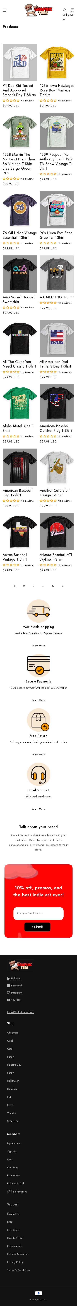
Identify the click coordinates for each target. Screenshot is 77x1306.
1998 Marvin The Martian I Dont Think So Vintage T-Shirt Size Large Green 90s (19, 164)
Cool (10, 1041)
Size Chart (13, 1230)
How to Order (15, 1238)
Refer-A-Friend (15, 1183)
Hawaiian (12, 1089)
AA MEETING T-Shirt (57, 297)
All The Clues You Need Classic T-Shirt (19, 364)
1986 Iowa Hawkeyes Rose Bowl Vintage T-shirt (57, 90)
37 (53, 586)
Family (11, 1057)
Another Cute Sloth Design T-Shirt (55, 493)
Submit (37, 927)
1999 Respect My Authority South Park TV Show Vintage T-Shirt (56, 161)
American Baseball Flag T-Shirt (17, 493)
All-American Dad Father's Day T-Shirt (55, 364)
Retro (10, 1105)
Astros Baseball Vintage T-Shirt (15, 557)
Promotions (13, 1175)
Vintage (11, 1113)
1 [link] (14, 586)
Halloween (13, 1081)
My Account (14, 1143)
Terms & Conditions (18, 1270)
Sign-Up (11, 1151)
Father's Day (14, 1065)
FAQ (9, 1222)
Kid (9, 1097)
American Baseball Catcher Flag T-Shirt (56, 428)
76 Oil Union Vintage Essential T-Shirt (20, 235)
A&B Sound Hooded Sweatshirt (19, 299)
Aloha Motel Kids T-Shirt (19, 428)
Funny (10, 1073)
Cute (9, 1049)
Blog (9, 1159)
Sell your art (67, 17)
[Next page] (63, 586)
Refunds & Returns (17, 1254)
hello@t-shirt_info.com (20, 1012)
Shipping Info (14, 1246)
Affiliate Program (17, 1191)
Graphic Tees (42, 1300)
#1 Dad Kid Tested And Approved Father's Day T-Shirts (19, 90)
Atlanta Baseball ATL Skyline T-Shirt (56, 557)
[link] (38, 623)
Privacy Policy (15, 1262)
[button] (4, 10)
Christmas (12, 1032)
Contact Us (13, 1214)
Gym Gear (13, 1121)
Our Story (12, 1167)
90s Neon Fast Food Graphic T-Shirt (56, 235)
